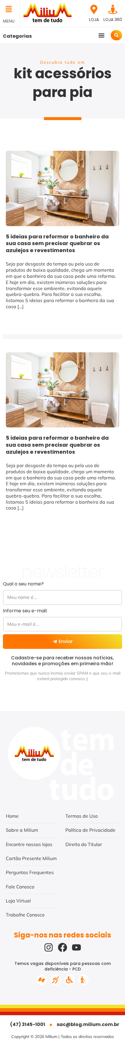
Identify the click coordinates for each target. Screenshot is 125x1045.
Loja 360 (112, 19)
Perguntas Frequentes (30, 872)
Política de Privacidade (90, 830)
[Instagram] (48, 947)
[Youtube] (76, 947)
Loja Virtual (18, 901)
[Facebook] (62, 947)
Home (12, 816)
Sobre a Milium (22, 830)
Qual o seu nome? (23, 583)
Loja (94, 19)
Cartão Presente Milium (31, 858)
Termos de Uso (81, 816)
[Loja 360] (112, 9)
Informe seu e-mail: (25, 610)
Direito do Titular (83, 844)
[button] (10, 9)
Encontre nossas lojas (29, 844)
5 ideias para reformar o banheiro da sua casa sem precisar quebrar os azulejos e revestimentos (57, 243)
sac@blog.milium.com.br (88, 1024)
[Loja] (94, 9)
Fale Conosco (20, 887)
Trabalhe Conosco (25, 915)
